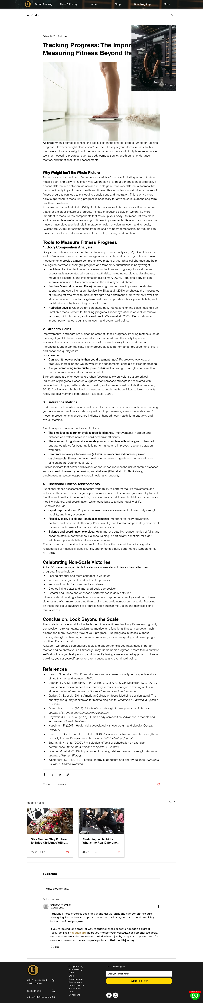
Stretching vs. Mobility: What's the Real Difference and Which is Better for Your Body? (101, 841)
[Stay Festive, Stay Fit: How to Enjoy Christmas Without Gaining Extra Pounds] (50, 821)
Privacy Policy (75, 988)
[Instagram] (115, 995)
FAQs (71, 991)
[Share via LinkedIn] (59, 774)
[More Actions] (158, 906)
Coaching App (76, 979)
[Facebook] (109, 995)
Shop (71, 975)
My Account (74, 994)
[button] (172, 15)
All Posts (33, 15)
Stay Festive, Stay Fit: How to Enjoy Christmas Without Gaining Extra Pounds (49, 841)
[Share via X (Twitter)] (52, 774)
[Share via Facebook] (44, 774)
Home (71, 972)
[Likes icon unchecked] (52, 947)
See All (172, 802)
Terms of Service (76, 985)
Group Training (76, 966)
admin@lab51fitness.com (39, 997)
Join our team (75, 982)
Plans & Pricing (75, 969)
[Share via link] (67, 774)
